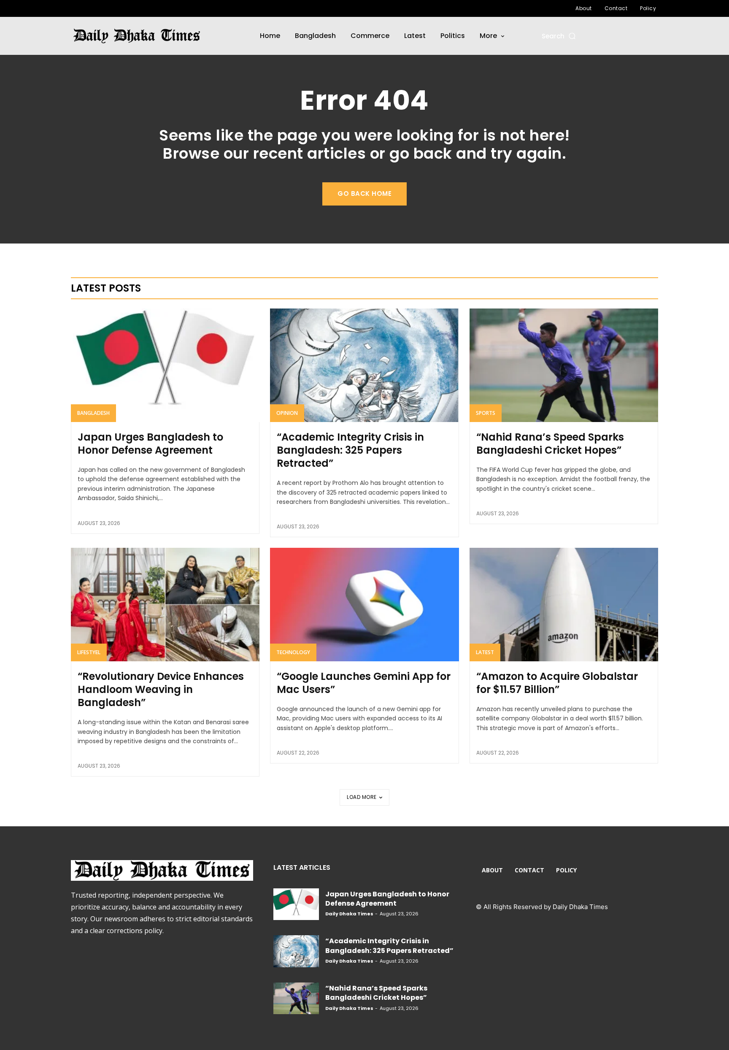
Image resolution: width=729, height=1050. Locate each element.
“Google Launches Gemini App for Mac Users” (364, 682)
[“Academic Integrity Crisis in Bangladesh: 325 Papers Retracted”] (364, 365)
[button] (559, 36)
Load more (362, 797)
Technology (293, 652)
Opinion (287, 413)
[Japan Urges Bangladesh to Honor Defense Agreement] (165, 365)
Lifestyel (88, 652)
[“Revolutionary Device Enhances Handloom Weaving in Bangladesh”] (165, 604)
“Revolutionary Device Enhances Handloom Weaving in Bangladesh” (161, 689)
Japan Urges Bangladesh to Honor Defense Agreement (150, 443)
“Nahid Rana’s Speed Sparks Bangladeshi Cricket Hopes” (550, 443)
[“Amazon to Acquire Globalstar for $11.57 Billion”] (564, 604)
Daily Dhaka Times (349, 913)
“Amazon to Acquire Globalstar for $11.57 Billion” (557, 682)
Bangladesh (93, 413)
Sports (485, 413)
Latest (485, 652)
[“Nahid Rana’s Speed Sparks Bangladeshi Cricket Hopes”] (564, 365)
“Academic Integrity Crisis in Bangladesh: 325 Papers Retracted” (350, 450)
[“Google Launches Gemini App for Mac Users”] (364, 604)
